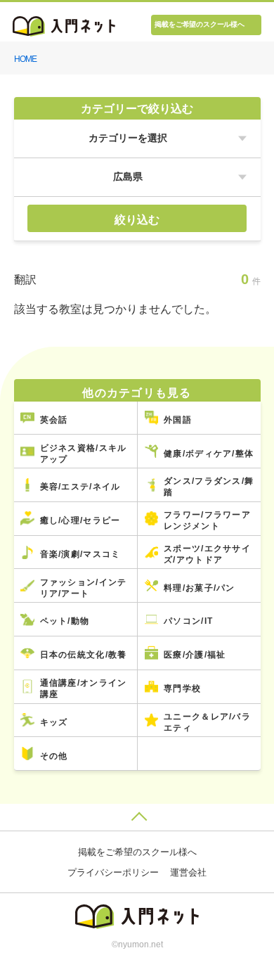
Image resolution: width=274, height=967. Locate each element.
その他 (54, 755)
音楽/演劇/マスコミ (80, 553)
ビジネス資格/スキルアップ (83, 453)
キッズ (54, 721)
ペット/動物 (65, 620)
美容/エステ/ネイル (80, 486)
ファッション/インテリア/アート (83, 587)
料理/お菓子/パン (199, 587)
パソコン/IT (188, 620)
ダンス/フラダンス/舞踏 (209, 486)
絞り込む (137, 220)
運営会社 (188, 873)
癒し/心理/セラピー (80, 520)
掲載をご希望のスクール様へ (199, 24)
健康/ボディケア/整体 (209, 453)
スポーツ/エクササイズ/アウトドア (207, 554)
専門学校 (182, 688)
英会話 (54, 419)
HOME (25, 58)
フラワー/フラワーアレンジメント (207, 520)
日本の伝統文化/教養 (83, 654)
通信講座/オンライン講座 (83, 688)
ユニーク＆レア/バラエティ (207, 722)
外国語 (178, 419)
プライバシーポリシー (113, 873)
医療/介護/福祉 (195, 654)
